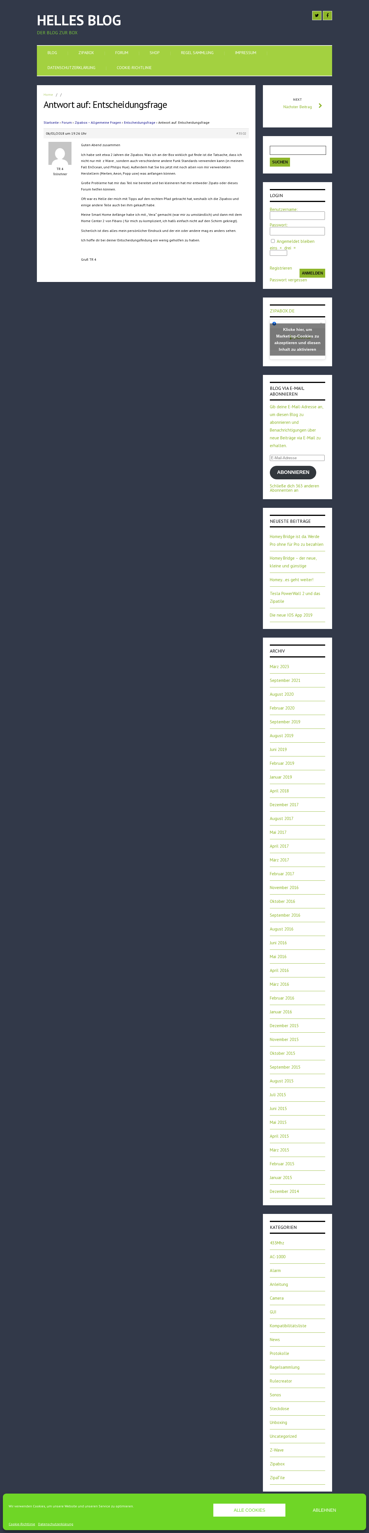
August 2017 (281, 818)
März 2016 (279, 984)
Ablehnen (324, 1510)
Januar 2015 (281, 1177)
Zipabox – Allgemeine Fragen (98, 122)
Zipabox (86, 52)
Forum (121, 52)
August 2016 (281, 929)
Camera (277, 1298)
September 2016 (285, 915)
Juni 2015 (278, 1108)
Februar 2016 (282, 998)
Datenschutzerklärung (55, 1524)
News (275, 1339)
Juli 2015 (278, 1094)
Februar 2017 (282, 873)
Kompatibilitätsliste (288, 1325)
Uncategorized (283, 1436)
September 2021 (285, 680)
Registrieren (281, 268)
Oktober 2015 (282, 1053)
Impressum (245, 52)
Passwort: (279, 225)
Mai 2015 (278, 1122)
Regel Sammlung (197, 52)
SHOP (155, 52)
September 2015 (285, 1067)
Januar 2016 (281, 1012)
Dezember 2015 (284, 1025)
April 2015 (279, 1136)
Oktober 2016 (282, 901)
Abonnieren (293, 472)
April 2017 (279, 846)
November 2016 (284, 887)
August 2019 (281, 735)
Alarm (275, 1270)
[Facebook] (327, 15)
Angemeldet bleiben (296, 241)
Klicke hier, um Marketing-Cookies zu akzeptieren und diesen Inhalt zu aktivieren (297, 339)
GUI (273, 1312)
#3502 (241, 133)
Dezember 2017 (284, 804)
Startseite (51, 122)
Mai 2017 (278, 832)
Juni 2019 (278, 749)
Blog (52, 52)
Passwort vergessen (288, 280)
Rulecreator (281, 1381)
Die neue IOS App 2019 (291, 615)
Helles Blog (79, 20)
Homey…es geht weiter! (291, 579)
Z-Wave (277, 1450)
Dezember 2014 (284, 1191)
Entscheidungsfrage (139, 122)
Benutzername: (284, 209)
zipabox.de (282, 311)
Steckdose (279, 1408)
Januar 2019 (281, 777)
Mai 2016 (278, 956)
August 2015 (281, 1081)
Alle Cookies (249, 1510)
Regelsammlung (285, 1367)
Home (48, 94)
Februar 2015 (282, 1163)
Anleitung (279, 1284)
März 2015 (279, 1150)
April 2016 (279, 970)
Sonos (275, 1394)
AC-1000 (277, 1256)
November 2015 (284, 1039)
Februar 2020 (282, 708)
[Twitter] (316, 15)
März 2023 (279, 666)
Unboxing (278, 1422)
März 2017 (279, 860)
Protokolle (279, 1353)
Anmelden (312, 273)
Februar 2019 (282, 763)
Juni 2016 (278, 942)
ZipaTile (277, 1477)
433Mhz (277, 1243)
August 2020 (281, 694)
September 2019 (285, 721)
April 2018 (279, 791)
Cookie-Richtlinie (22, 1524)
